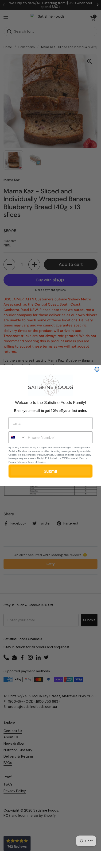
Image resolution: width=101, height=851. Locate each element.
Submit (50, 471)
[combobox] (17, 437)
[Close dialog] (97, 369)
